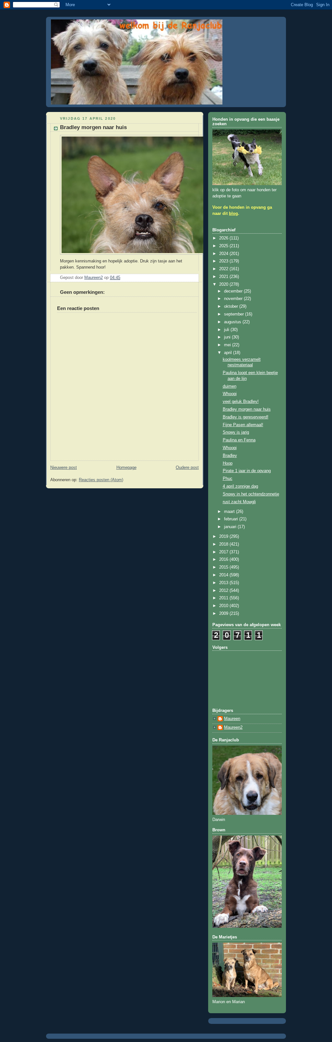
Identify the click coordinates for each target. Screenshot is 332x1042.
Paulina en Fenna (239, 440)
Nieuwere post (63, 467)
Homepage (126, 467)
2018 (224, 544)
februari (231, 519)
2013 (224, 583)
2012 (224, 590)
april (228, 352)
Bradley (230, 455)
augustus (233, 322)
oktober (231, 306)
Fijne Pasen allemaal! (243, 425)
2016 (224, 559)
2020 (224, 284)
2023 (224, 261)
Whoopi (230, 394)
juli (227, 329)
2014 (224, 575)
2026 (224, 238)
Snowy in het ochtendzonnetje (251, 494)
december (234, 291)
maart (230, 511)
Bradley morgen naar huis (247, 409)
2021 (224, 276)
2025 (224, 246)
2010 (224, 606)
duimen (229, 386)
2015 (224, 567)
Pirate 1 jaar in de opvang (247, 471)
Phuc (227, 478)
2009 (224, 613)
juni (228, 337)
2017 (224, 552)
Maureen (232, 718)
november (234, 298)
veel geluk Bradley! (241, 401)
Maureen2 (233, 727)
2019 (224, 536)
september (234, 314)
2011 (224, 598)
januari (231, 527)
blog (233, 213)
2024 (224, 253)
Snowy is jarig (236, 432)
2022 (224, 269)
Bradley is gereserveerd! (245, 417)
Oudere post (187, 467)
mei (228, 345)
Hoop (227, 463)
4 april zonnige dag (240, 486)
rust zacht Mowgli (239, 502)
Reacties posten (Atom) (101, 480)
